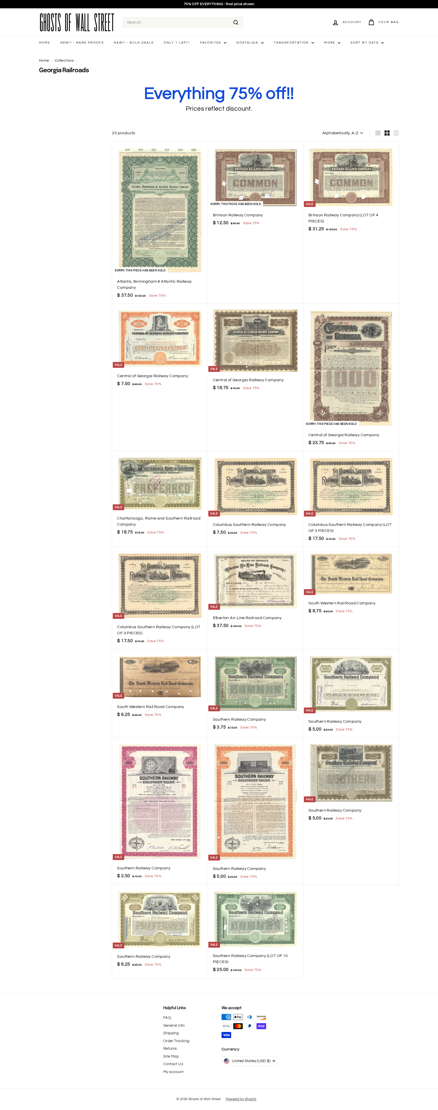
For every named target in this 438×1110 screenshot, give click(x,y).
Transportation (292, 42)
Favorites (211, 42)
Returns (170, 1048)
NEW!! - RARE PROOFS (82, 42)
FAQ (167, 1018)
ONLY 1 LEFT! (177, 42)
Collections (64, 60)
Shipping (171, 1033)
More (330, 42)
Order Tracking (176, 1041)
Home (44, 42)
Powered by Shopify (241, 1099)
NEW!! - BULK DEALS (134, 42)
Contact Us (173, 1064)
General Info (174, 1025)
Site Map (171, 1056)
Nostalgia (248, 42)
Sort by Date (365, 42)
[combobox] (183, 22)
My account (173, 1072)
